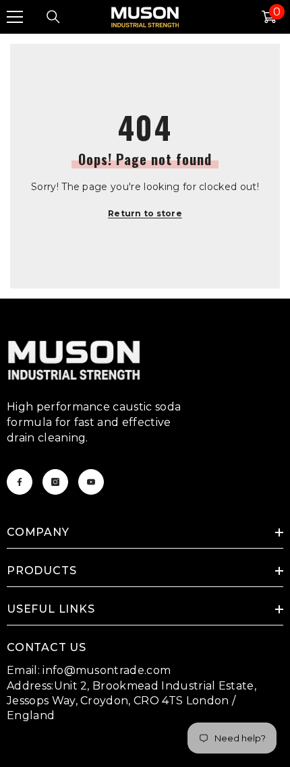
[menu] (15, 17)
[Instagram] (55, 482)
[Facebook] (19, 482)
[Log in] (236, 16)
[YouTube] (91, 482)
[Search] (53, 17)
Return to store (145, 213)
